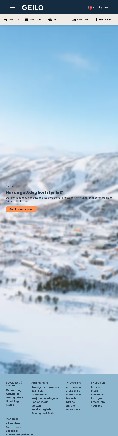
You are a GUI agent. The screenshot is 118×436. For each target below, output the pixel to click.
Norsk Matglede (41, 409)
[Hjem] (32, 7)
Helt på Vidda (39, 402)
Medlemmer (13, 427)
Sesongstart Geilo (42, 413)
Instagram (97, 398)
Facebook (97, 394)
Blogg (94, 391)
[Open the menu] (12, 7)
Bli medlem (13, 423)
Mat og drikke (14, 397)
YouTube (96, 405)
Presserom (98, 402)
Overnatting (13, 390)
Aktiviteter (12, 394)
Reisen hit (71, 398)
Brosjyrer (97, 387)
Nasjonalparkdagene (44, 398)
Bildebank (12, 431)
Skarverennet (40, 394)
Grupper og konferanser (73, 392)
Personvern (72, 409)
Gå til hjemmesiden (21, 209)
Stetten (36, 405)
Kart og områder (71, 403)
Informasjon (73, 387)
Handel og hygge (12, 403)
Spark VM (37, 391)
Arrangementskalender (46, 387)
